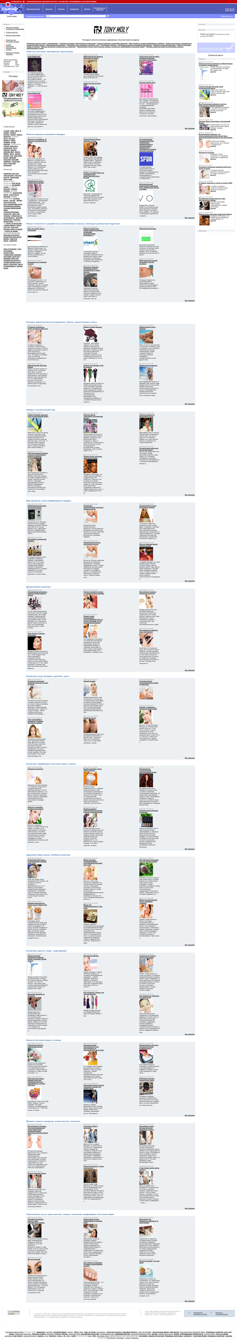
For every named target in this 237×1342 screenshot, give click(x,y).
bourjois (7, 150)
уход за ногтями (144, 1332)
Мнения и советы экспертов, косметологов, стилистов (53, 1121)
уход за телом (90, 1332)
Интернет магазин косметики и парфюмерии (15, 28)
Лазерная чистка (90, 718)
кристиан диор (103, 1336)
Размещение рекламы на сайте (200, 1313)
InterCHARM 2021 (34, 93)
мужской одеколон (9, 164)
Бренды (49, 9)
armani (6, 146)
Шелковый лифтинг (91, 956)
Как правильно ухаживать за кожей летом (149, 996)
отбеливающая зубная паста (191, 1334)
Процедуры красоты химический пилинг (35, 1046)
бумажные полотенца (174, 1336)
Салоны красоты (12, 32)
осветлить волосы (114, 1332)
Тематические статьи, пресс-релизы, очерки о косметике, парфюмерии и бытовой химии (70, 1214)
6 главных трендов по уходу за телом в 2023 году (38, 328)
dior (94, 1336)
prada (13, 142)
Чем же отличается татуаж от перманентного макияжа (94, 592)
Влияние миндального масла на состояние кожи (37, 904)
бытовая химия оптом (14, 1332)
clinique (14, 189)
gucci (6, 139)
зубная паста (16, 216)
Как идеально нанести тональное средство (147, 592)
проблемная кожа (107, 1334)
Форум (87, 9)
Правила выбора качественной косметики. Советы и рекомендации (93, 810)
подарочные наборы (12, 206)
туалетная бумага (200, 1336)
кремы (6, 239)
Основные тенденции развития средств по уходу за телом (38, 682)
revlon (6, 187)
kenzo (6, 158)
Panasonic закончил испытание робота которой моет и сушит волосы (92, 269)
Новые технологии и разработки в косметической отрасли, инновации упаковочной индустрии (73, 224)
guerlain (7, 144)
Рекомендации (11, 48)
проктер (49, 1332)
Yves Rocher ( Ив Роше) (115, 1338)
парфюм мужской (10, 159)
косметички (8, 222)
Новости (202, 59)
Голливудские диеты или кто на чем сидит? (148, 449)
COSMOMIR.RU (16, 1)
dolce (68, 1336)
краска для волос (30, 1336)
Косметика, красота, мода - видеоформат (46, 951)
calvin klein (8, 148)
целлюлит (9, 1336)
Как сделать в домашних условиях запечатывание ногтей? (93, 1264)
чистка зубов (209, 1334)
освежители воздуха (12, 260)
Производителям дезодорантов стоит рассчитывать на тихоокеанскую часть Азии (94, 1047)
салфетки (187, 1336)
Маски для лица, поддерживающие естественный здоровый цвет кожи (93, 862)
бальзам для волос (11, 235)
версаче (52, 1336)
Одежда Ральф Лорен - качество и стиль (92, 140)
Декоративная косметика (38, 587)
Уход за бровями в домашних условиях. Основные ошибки (35, 721)
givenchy (7, 137)
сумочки (228, 1336)
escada (6, 131)
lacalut (176, 1334)
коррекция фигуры (122, 1334)
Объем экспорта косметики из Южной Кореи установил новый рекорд (37, 958)
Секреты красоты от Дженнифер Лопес (147, 415)
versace (12, 139)
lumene (13, 150)
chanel (13, 135)
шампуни (13, 241)
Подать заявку (12, 16)
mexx (12, 154)
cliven (76, 1332)
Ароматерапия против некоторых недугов (92, 543)
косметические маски (12, 237)
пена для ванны (10, 249)
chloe (12, 131)
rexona (70, 1332)
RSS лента (202, 231)
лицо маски (174, 1332)
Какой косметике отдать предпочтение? (93, 769)
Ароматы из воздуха (35, 769)
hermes (7, 135)
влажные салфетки (216, 1336)
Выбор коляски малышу (93, 327)
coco (46, 1336)
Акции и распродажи (13, 35)
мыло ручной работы (13, 265)
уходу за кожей (16, 229)
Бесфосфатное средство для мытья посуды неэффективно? (148, 1046)
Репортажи (10, 46)
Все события (189, 128)
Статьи (8, 44)
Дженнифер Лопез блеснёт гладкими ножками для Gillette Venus (94, 1086)
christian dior (9, 152)
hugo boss (14, 146)
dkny (17, 131)
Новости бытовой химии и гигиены (43, 1040)
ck (64, 1336)
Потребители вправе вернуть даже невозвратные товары (36, 1221)
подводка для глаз (11, 174)
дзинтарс (50, 1334)
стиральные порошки (12, 255)
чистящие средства (12, 257)
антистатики (9, 253)
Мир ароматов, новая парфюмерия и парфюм (48, 501)
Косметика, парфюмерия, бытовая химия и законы (51, 764)
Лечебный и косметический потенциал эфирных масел (93, 507)
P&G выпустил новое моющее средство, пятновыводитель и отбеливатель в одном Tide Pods (36, 1082)
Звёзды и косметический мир (40, 410)
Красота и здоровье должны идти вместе (35, 808)
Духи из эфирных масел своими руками (148, 545)
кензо (90, 1336)
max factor (16, 183)
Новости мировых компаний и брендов (45, 134)
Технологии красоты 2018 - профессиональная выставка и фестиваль (149, 58)
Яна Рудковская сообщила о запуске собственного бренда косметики (38, 454)
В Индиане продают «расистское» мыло (146, 1079)
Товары (61, 9)
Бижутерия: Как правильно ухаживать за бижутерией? (148, 1221)
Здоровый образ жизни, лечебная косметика (48, 855)
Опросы (9, 49)
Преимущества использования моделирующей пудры (147, 770)
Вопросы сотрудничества (222, 1313)
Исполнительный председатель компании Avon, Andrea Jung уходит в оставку (149, 186)
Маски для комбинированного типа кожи (93, 906)
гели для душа (10, 202)
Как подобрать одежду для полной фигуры (94, 993)
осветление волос (165, 1334)
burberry (7, 140)
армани (60, 1336)
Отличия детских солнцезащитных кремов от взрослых (148, 682)
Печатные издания (12, 41)
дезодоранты (9, 218)
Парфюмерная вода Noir (37, 506)
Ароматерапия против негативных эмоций (147, 506)
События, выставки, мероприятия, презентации (49, 51)
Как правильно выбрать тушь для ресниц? (148, 631)
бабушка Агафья (39, 1334)
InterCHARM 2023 (34, 56)
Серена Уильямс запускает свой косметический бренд (38, 415)
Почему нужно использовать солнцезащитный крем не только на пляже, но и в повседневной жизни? (93, 619)
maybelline (16, 185)
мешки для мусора (156, 1336)
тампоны (16, 220)
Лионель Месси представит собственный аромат (93, 416)
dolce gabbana (9, 141)
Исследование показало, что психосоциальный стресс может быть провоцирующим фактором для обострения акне (38, 1130)
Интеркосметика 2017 (147, 82)
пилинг (19, 200)
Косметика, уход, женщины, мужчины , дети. (47, 676)
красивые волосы (130, 1332)
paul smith (18, 156)
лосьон (12, 200)
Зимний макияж (89, 681)
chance (19, 135)
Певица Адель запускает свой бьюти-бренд (93, 457)
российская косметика (90, 1334)
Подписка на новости (215, 55)
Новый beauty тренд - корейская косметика (36, 181)
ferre (15, 148)
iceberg (13, 133)
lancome (7, 189)
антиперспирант (60, 1332)
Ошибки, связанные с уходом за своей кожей (148, 708)
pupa (10, 179)
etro (11, 156)
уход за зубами (221, 1334)
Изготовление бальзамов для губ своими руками (149, 860)
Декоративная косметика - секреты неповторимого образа (38, 593)
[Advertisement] (111, 311)
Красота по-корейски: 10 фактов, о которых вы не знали (37, 141)
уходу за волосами (13, 223)
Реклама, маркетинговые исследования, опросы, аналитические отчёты (61, 322)
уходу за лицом (11, 231)
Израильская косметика (148, 365)
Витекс (65, 1334)
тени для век (9, 176)
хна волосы (100, 1332)
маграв (154, 1334)
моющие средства (11, 259)
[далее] (213, 72)
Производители (33, 9)
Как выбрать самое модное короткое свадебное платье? (146, 1127)
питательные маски (161, 1332)
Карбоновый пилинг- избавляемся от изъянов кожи (93, 1221)
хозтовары (143, 1336)
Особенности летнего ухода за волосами (147, 956)
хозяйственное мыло (12, 262)
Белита (58, 1334)
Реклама (7, 72)
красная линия (74, 1334)
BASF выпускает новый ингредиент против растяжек (148, 262)
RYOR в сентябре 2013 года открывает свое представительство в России (94, 175)
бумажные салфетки (214, 1332)
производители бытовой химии (192, 1332)
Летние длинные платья (37, 1173)
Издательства (11, 40)
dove (81, 1332)
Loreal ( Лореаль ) (132, 1338)
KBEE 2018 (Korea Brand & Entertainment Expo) (93, 57)
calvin (73, 1336)
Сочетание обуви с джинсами (91, 1127)
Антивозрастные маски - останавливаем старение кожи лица (37, 861)
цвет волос (18, 1336)
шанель (41, 1336)
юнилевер (41, 1332)
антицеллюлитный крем (141, 1334)
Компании (74, 9)
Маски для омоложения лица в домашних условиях (148, 901)
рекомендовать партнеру (35, 16)
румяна (7, 191)
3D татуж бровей (34, 1259)
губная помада (10, 225)
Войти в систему (227, 16)
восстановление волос (13, 204)
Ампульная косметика (147, 229)
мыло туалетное (10, 264)
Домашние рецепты (23, 1334)
